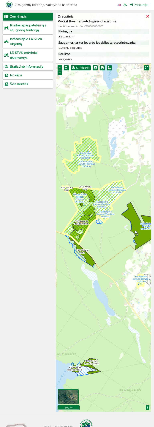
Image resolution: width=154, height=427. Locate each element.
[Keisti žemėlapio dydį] (146, 67)
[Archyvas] (95, 67)
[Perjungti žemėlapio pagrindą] (68, 396)
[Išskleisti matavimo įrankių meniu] (109, 68)
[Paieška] (66, 67)
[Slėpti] (147, 16)
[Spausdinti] (102, 67)
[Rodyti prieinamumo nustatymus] (125, 4)
